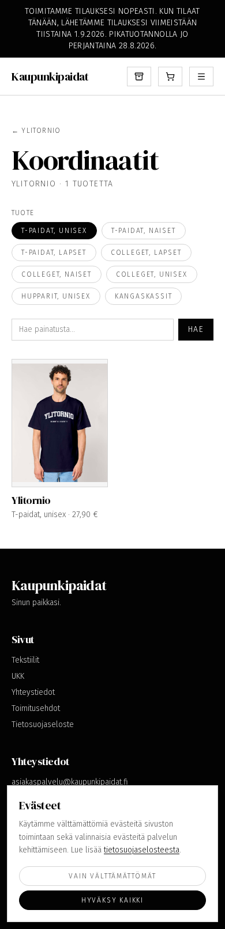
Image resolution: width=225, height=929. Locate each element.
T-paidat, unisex (54, 231)
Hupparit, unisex (56, 296)
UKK (18, 676)
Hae (196, 329)
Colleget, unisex (151, 274)
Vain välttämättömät (112, 876)
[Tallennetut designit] (139, 76)
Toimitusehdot (36, 708)
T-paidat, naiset (143, 231)
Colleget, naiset (56, 274)
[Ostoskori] (170, 76)
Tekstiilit (25, 660)
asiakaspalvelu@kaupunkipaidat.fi (70, 782)
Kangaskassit (143, 296)
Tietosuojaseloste (43, 724)
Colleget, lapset (146, 253)
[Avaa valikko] (201, 76)
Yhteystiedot (33, 692)
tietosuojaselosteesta (141, 850)
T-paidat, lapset (54, 253)
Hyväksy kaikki (112, 900)
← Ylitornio (36, 131)
